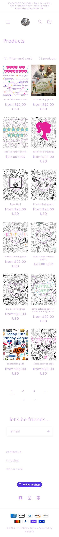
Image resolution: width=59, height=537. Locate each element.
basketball (15, 204)
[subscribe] (48, 431)
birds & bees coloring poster (43, 257)
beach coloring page (43, 204)
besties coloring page (15, 256)
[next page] (35, 400)
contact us (13, 452)
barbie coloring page (43, 152)
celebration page (15, 364)
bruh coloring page (15, 309)
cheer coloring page (44, 364)
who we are (14, 469)
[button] (8, 21)
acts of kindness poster (16, 99)
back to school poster (15, 152)
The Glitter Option (27, 528)
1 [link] (12, 391)
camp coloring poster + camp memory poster (43, 310)
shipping (12, 460)
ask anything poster (43, 99)
